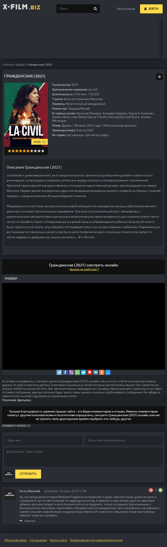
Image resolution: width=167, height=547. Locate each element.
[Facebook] (65, 372)
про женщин (75, 135)
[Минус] (151, 490)
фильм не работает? (84, 269)
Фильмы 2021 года (87, 125)
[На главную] (21, 8)
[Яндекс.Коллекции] (89, 372)
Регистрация (126, 8)
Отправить (28, 473)
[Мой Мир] (107, 372)
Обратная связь (15, 540)
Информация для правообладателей (96, 540)
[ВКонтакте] (95, 372)
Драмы (67, 125)
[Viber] (71, 372)
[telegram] (59, 372)
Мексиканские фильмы (120, 125)
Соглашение (38, 540)
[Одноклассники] (101, 372)
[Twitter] (83, 372)
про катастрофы (97, 135)
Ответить (29, 520)
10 (43, 151)
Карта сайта (58, 540)
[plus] (160, 490)
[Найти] (95, 8)
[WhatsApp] (77, 372)
